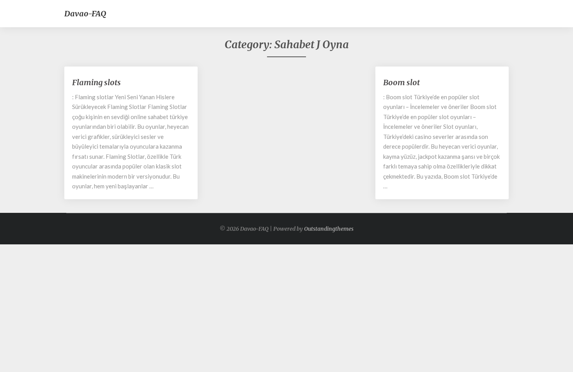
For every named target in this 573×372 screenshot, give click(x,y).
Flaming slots (96, 82)
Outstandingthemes (329, 228)
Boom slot (401, 82)
